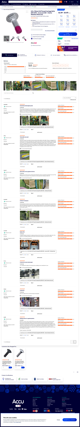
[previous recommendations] (74, 372)
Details (44, 34)
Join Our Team (35, 405)
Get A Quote (66, 43)
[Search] (60, 2)
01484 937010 (75, 4)
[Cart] (77, 2)
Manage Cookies (50, 404)
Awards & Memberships (51, 400)
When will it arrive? (75, 38)
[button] (27, 11)
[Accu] (4, 2)
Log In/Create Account (65, 398)
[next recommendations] (77, 372)
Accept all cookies (69, 419)
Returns (34, 401)
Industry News (49, 399)
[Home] (18, 401)
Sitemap (48, 405)
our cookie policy (17, 422)
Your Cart (63, 400)
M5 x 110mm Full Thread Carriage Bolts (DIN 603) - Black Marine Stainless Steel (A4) (7, 363)
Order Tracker (35, 399)
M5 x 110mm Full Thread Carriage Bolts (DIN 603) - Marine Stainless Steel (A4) (19, 363)
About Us (34, 404)
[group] (15, 23)
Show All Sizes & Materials (9, 9)
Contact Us (64, 405)
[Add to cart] (10, 367)
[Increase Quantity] (59, 30)
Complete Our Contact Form (66, 404)
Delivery (34, 400)
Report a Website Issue (51, 401)
